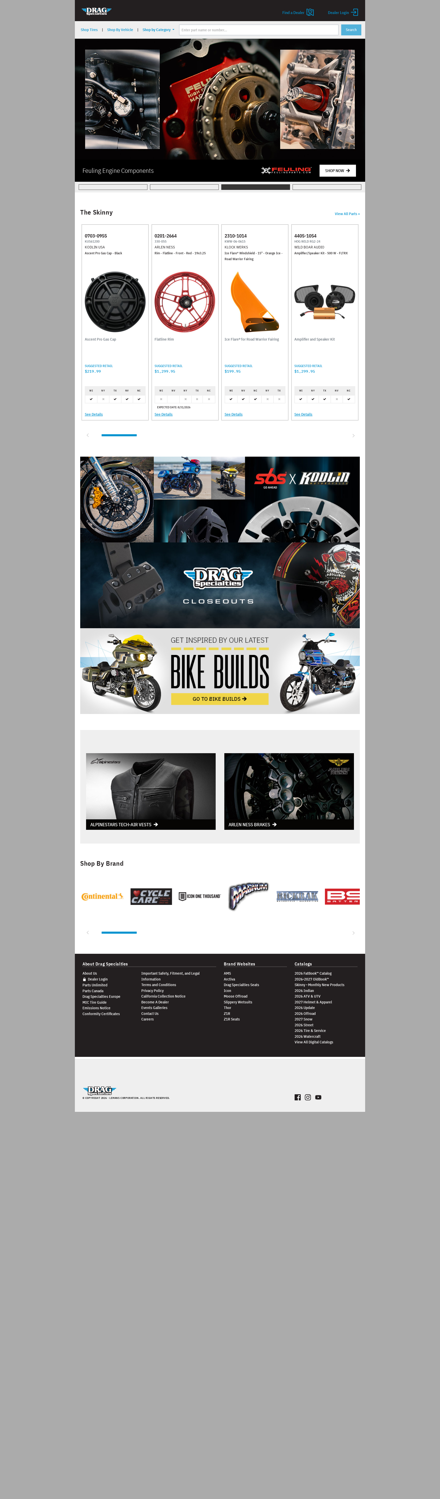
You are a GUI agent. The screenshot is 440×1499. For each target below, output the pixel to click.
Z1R (227, 1013)
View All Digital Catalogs (314, 1042)
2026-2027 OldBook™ (312, 979)
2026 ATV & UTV (308, 996)
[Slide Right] (353, 435)
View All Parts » (347, 213)
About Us (89, 973)
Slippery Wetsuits (238, 1002)
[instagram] (308, 1096)
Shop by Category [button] (157, 29)
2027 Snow (303, 1019)
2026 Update (305, 1007)
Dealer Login (97, 979)
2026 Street (304, 1024)
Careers (147, 1019)
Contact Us (150, 1013)
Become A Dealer (155, 1002)
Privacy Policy (152, 990)
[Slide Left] (87, 435)
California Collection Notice (163, 996)
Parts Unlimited (94, 985)
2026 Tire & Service (310, 1030)
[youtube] (318, 1096)
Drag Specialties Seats (241, 984)
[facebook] (298, 1096)
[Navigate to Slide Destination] (286, 171)
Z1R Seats (232, 1019)
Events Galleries (154, 1007)
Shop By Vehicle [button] (120, 29)
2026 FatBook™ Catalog (313, 973)
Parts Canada (92, 990)
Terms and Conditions (158, 984)
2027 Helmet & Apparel (313, 1002)
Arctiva (229, 979)
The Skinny (96, 212)
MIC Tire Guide (94, 1002)
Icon (227, 990)
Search (351, 29)
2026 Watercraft (308, 1036)
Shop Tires (89, 29)
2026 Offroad (305, 1013)
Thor (227, 1007)
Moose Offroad (236, 996)
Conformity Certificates (101, 1013)
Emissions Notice (96, 1007)
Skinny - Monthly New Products (320, 984)
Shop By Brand (101, 863)
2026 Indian (304, 990)
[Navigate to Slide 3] (220, 99)
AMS (227, 973)
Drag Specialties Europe (101, 996)
